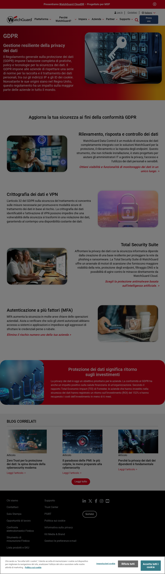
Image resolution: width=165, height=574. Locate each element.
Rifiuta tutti (128, 563)
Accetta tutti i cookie (151, 566)
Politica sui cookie (33, 567)
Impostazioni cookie (105, 563)
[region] (82, 565)
